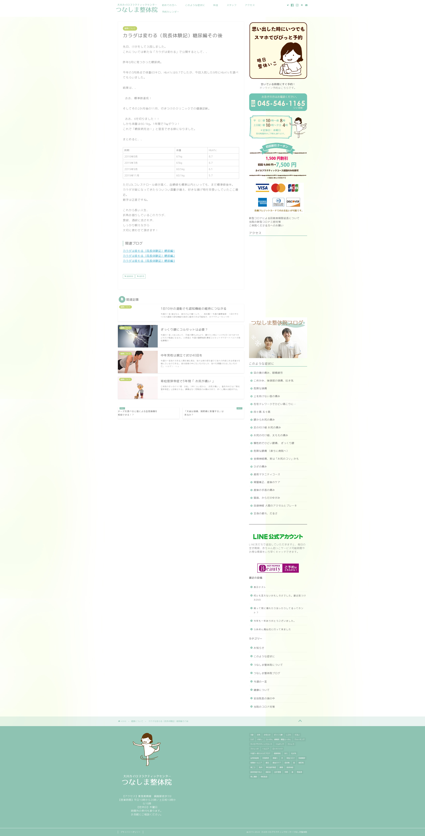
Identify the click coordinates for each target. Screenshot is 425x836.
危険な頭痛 (260, 388)
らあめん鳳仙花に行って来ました (272, 629)
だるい (297, 735)
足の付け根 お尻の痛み (267, 427)
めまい (259, 739)
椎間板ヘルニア (256, 763)
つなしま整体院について (268, 665)
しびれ (288, 735)
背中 (260, 767)
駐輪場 (299, 772)
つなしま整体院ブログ (267, 673)
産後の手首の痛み (264, 490)
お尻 (258, 735)
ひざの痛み (260, 466)
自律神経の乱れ (256, 772)
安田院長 (265, 758)
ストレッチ (254, 749)
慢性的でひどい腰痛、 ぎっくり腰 (274, 443)
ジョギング (280, 744)
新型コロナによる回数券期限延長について (274, 218)
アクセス (250, 5)
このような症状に (195, 5)
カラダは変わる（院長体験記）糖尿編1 (149, 251)
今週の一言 (260, 681)
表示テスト (260, 587)
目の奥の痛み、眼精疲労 (268, 373)
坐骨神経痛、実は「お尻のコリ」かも (276, 458)
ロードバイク (278, 749)
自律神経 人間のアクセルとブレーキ (275, 505)
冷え (286, 753)
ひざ (252, 739)
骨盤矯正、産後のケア (267, 482)
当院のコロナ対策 (264, 706)
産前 (267, 763)
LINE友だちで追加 (260, 544)
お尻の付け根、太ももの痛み (271, 435)
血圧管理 (277, 772)
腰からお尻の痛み (264, 419)
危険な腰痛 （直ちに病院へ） (271, 451)
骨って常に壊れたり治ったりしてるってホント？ (278, 610)
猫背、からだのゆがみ (267, 498)
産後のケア (277, 763)
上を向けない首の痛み (267, 396)
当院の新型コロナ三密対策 (265, 222)
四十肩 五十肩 (262, 412)
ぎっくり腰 (278, 735)
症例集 (287, 763)
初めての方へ (169, 5)
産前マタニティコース (267, 474)
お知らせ (259, 648)
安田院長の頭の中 (264, 698)
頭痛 (286, 772)
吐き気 (293, 753)
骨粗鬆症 (264, 776)
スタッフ (232, 5)
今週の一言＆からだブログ (260, 753)
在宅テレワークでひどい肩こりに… (275, 404)
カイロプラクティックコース (261, 744)
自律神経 (290, 767)
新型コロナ (291, 758)
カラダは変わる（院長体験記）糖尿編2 (149, 256)
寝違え (275, 758)
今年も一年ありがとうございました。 (275, 620)
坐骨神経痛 (254, 758)
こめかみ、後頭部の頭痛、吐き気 (274, 380)
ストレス (291, 744)
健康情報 (129, 276)
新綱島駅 (301, 758)
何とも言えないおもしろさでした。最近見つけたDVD (280, 597)
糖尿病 (141, 276)
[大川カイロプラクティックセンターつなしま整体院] (137, 12)
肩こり (252, 767)
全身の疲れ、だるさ (266, 513)
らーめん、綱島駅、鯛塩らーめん (278, 739)
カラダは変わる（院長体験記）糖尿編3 (149, 261)
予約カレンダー (170, 11)
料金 (215, 5)
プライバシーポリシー (130, 832)
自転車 (268, 772)
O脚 (251, 735)
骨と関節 (253, 776)
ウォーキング (299, 739)
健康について (130, 28)
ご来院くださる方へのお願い (266, 225)
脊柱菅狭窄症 (271, 767)
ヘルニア (265, 749)
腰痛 (281, 767)
